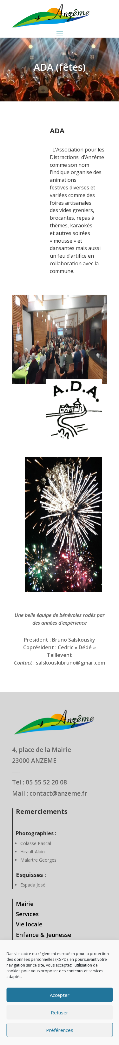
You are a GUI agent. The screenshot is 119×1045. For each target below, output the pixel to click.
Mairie (25, 904)
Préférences (59, 1030)
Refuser (59, 1012)
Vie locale (29, 924)
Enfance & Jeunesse (43, 934)
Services (27, 914)
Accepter (59, 995)
